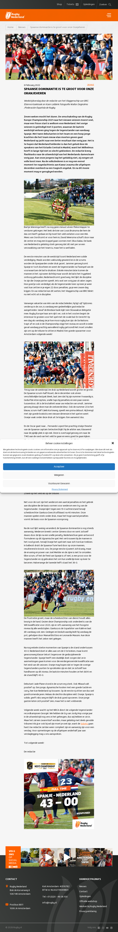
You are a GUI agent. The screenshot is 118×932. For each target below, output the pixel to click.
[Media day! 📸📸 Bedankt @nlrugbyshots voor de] (48, 857)
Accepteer (59, 467)
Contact (83, 892)
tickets (84, 724)
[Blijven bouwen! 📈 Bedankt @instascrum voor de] (30, 857)
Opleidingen (89, 4)
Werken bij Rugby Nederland (93, 906)
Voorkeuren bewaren (59, 483)
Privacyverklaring (87, 911)
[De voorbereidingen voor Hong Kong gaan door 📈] (66, 857)
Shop (59, 4)
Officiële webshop (88, 901)
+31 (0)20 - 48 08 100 (57, 897)
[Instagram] (12, 866)
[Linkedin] (16, 866)
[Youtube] (14, 866)
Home (11, 27)
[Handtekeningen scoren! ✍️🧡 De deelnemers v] (103, 857)
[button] (113, 443)
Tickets (70, 4)
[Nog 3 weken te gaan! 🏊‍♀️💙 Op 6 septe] (85, 857)
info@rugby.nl (49, 903)
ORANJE (90, 85)
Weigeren (59, 475)
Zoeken (103, 5)
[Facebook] (10, 866)
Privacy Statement (60, 489)
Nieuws (22, 27)
